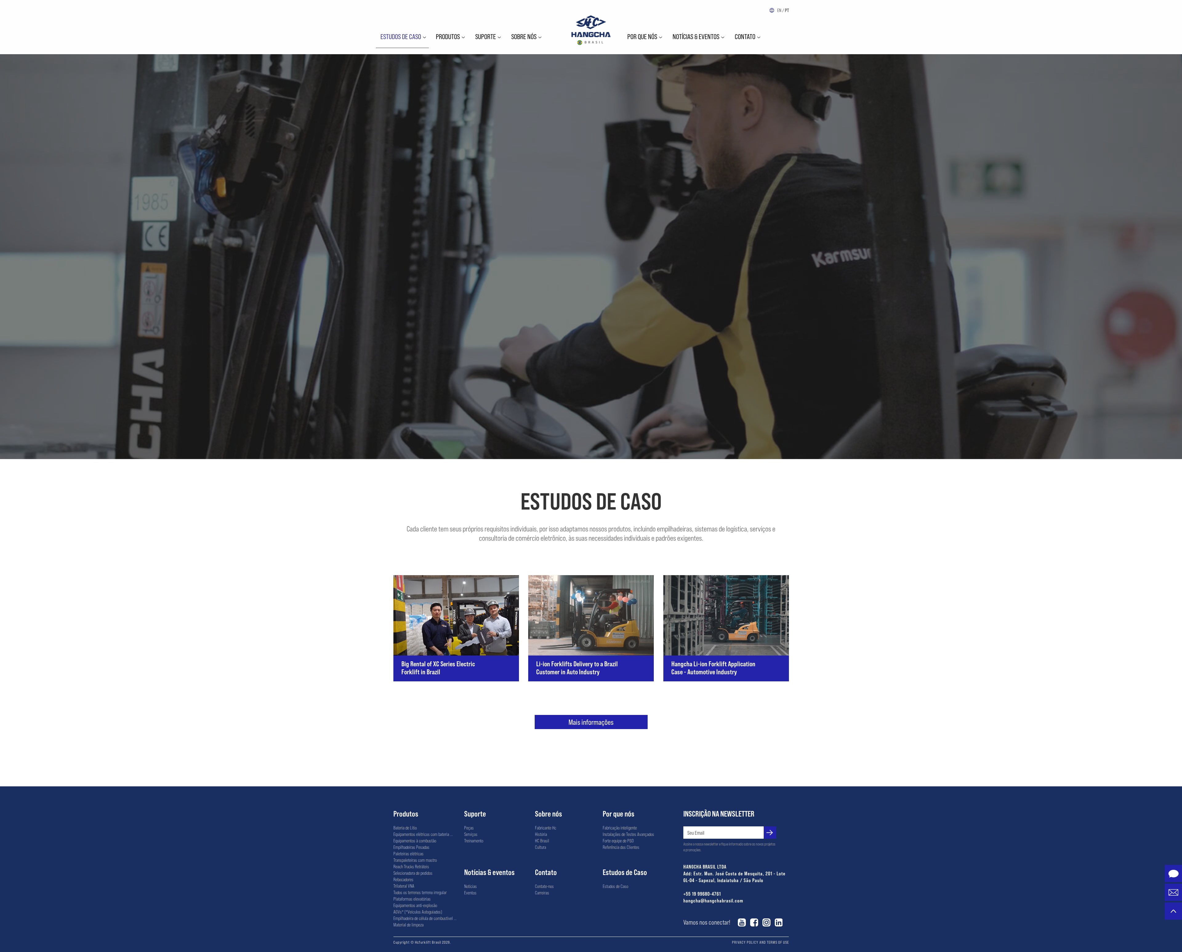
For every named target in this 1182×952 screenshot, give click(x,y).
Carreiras (542, 892)
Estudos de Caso (400, 36)
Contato (745, 36)
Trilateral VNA (403, 886)
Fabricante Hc (545, 827)
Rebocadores (403, 879)
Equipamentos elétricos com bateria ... (423, 834)
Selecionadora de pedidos (412, 873)
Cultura (540, 847)
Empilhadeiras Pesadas (411, 847)
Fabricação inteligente (620, 827)
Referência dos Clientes (621, 847)
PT (787, 10)
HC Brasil (542, 840)
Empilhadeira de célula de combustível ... (424, 918)
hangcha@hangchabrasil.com (713, 900)
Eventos (470, 892)
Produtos (448, 36)
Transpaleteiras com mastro (415, 860)
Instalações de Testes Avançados (628, 834)
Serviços (470, 834)
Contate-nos (544, 886)
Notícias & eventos (696, 36)
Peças (469, 827)
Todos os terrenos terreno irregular (420, 892)
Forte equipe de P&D (618, 840)
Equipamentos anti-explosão (415, 905)
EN (779, 10)
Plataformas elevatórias (412, 899)
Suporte (485, 36)
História (541, 834)
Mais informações (591, 721)
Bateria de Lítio (405, 827)
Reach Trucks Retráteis (411, 866)
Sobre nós (524, 36)
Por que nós (642, 36)
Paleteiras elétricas (408, 853)
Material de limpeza (408, 924)
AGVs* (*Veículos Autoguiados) (417, 911)
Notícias (470, 886)
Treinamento (473, 840)
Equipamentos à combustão (414, 840)
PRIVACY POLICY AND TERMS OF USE (760, 942)
